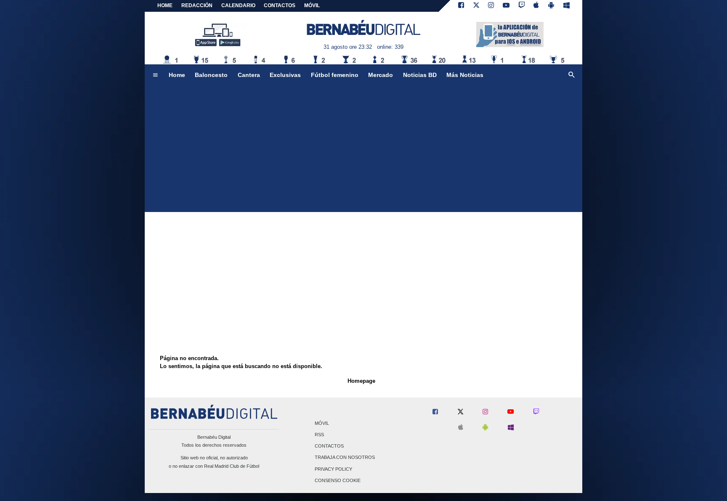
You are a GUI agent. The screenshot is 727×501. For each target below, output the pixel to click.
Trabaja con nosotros (345, 457)
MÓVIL (312, 5)
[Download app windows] (566, 6)
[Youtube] (506, 6)
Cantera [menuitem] (249, 75)
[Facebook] (461, 6)
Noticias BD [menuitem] (420, 75)
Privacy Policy (333, 469)
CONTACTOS (279, 5)
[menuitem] (155, 75)
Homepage (361, 381)
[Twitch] (522, 6)
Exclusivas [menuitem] (285, 75)
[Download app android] (551, 6)
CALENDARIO (238, 5)
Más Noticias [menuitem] (464, 75)
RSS (319, 434)
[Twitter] (476, 6)
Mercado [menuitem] (380, 75)
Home (164, 5)
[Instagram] (491, 6)
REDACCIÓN (196, 5)
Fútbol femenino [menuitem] (334, 75)
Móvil (322, 423)
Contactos (329, 446)
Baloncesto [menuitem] (211, 75)
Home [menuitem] (177, 75)
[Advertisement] (363, 149)
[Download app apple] (536, 6)
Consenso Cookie (338, 480)
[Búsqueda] (571, 75)
